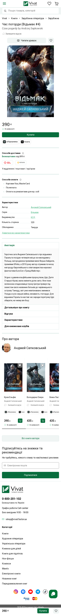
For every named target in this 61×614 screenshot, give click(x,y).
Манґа (5, 568)
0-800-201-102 (11, 498)
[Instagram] (15, 591)
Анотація (9, 245)
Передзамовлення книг (14, 583)
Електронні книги (11, 573)
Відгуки (8, 313)
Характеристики (13, 320)
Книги (5, 533)
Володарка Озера (35, 397)
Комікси (6, 563)
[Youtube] (30, 591)
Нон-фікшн (8, 558)
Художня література (12, 538)
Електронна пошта (17, 465)
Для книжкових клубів (16, 326)
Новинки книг (9, 578)
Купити (30, 134)
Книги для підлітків (12, 553)
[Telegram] (38, 591)
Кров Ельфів (10, 397)
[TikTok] (45, 591)
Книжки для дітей (11, 548)
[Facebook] (23, 591)
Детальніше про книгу (16, 307)
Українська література (13, 543)
